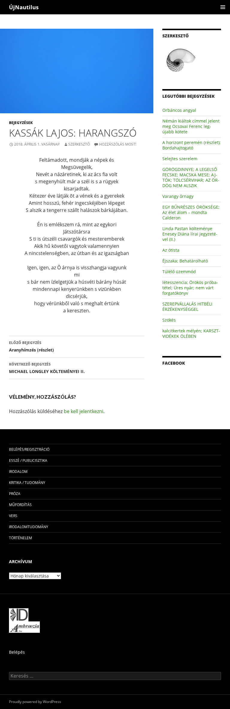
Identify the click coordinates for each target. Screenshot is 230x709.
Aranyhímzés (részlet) (31, 346)
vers (13, 515)
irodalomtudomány (28, 526)
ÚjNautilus (24, 7)
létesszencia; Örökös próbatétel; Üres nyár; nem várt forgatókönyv (190, 287)
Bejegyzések (21, 122)
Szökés (169, 320)
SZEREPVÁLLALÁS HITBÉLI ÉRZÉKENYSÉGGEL (187, 306)
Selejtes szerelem (179, 158)
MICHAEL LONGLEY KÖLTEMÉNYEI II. (47, 368)
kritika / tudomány (27, 482)
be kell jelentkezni (83, 411)
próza (14, 493)
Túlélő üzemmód (179, 271)
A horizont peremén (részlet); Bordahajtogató (191, 145)
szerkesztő (79, 144)
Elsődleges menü (223, 7)
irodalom (18, 471)
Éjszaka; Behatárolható (185, 261)
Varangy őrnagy (177, 196)
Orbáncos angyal (179, 110)
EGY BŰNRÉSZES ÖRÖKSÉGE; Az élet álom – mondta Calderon (191, 212)
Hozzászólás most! (117, 144)
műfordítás (20, 504)
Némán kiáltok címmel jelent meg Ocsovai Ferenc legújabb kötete (191, 126)
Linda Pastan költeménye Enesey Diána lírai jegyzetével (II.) (189, 234)
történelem (20, 537)
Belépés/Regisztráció (29, 449)
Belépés (17, 652)
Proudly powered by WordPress (35, 701)
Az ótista (170, 250)
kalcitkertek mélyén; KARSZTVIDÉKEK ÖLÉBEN (191, 333)
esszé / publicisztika (28, 460)
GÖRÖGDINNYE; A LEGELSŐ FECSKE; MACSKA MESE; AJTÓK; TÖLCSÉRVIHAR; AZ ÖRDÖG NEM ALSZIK (190, 177)
